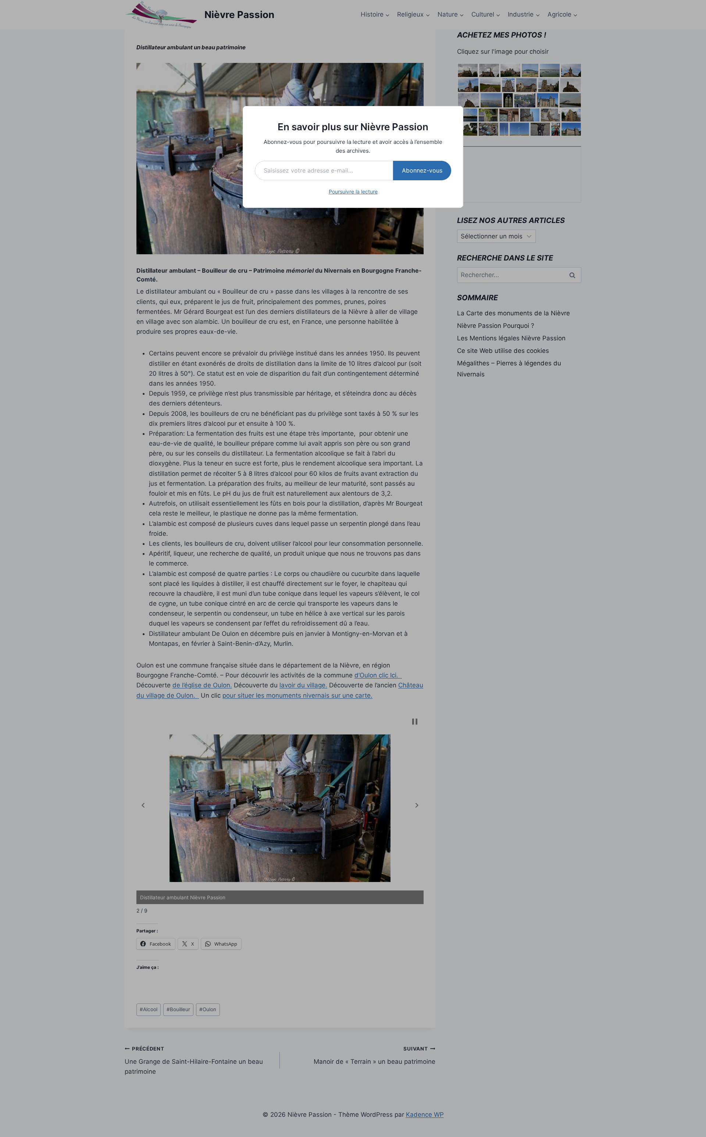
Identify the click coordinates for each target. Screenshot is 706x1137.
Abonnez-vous (422, 170)
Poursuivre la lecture (353, 191)
